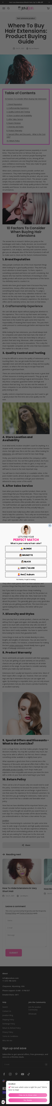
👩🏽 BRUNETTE (26, 555)
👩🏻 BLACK (26, 561)
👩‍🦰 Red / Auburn (26, 574)
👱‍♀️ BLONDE (26, 548)
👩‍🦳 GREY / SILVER (26, 568)
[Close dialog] (49, 525)
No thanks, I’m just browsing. (26, 579)
